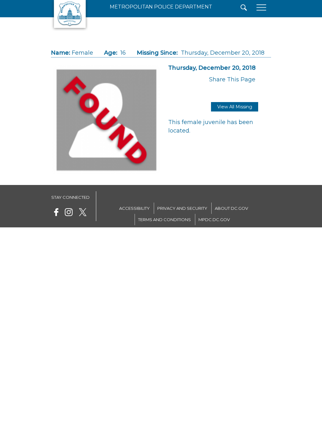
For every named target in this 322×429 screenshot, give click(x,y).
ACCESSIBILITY (134, 208)
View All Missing (234, 107)
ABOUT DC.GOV (231, 208)
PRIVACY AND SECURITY (182, 208)
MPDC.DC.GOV (214, 219)
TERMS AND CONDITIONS (164, 219)
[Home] (70, 29)
